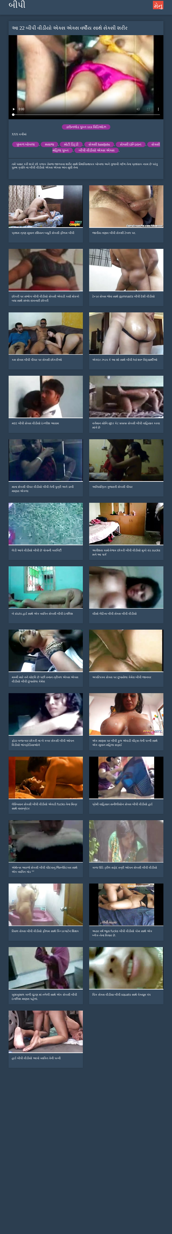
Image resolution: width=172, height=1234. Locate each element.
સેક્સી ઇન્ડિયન (130, 144)
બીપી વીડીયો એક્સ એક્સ (97, 150)
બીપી (17, 5)
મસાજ (49, 144)
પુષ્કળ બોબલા (25, 144)
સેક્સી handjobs (99, 144)
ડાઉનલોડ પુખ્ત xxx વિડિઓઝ (86, 127)
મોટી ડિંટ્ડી (71, 144)
